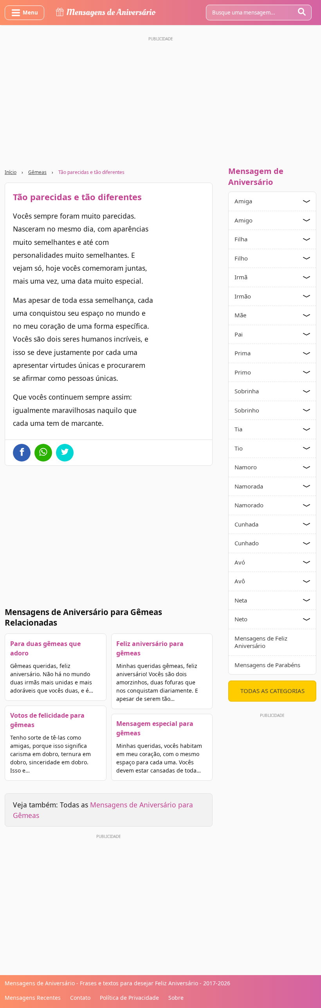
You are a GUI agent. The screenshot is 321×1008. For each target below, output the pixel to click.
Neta (240, 600)
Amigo (243, 220)
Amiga (243, 201)
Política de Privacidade (129, 997)
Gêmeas (37, 172)
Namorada (248, 486)
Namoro (245, 467)
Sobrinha (246, 391)
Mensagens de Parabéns (267, 665)
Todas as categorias (272, 691)
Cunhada (246, 524)
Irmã (240, 277)
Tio (238, 448)
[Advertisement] (160, 99)
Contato (80, 997)
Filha (240, 239)
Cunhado (246, 543)
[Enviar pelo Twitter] (65, 452)
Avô (239, 581)
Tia (238, 429)
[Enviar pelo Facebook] (22, 452)
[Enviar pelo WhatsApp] (43, 452)
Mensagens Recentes (33, 997)
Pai (238, 334)
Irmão (242, 296)
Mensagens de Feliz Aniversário (260, 642)
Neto (240, 619)
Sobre (176, 997)
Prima (242, 353)
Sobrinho (246, 410)
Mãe (240, 315)
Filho (241, 258)
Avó (239, 562)
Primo (242, 372)
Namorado (248, 505)
